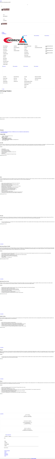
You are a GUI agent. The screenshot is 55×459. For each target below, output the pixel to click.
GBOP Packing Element (38, 78)
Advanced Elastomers (16, 47)
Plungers (26, 131)
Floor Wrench (26, 50)
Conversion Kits (5, 50)
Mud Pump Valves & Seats (27, 82)
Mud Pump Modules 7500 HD (28, 81)
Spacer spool (36, 79)
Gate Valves (4, 76)
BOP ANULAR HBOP (38, 76)
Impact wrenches (5, 82)
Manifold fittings (5, 81)
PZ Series (25, 79)
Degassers (4, 56)
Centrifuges (4, 55)
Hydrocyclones (5, 47)
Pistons (25, 87)
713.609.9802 (5, 20)
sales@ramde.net (29, 429)
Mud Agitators (5, 58)
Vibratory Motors (5, 64)
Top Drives (25, 47)
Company (5, 442)
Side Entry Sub (16, 81)
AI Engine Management (27, 56)
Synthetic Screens (5, 62)
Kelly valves (15, 78)
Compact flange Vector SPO (38, 47)
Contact (5, 445)
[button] (27, 30)
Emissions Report (26, 53)
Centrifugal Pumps (5, 53)
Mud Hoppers (5, 59)
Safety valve (15, 79)
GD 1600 (25, 76)
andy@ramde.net (30, 430)
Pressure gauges (5, 78)
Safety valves (5, 79)
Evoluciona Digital (33, 458)
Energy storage (26, 55)
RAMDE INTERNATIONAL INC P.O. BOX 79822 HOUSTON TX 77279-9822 (27, 423)
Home (5, 441)
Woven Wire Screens (5, 61)
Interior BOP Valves (16, 76)
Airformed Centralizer (16, 50)
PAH (25, 78)
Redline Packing (26, 84)
